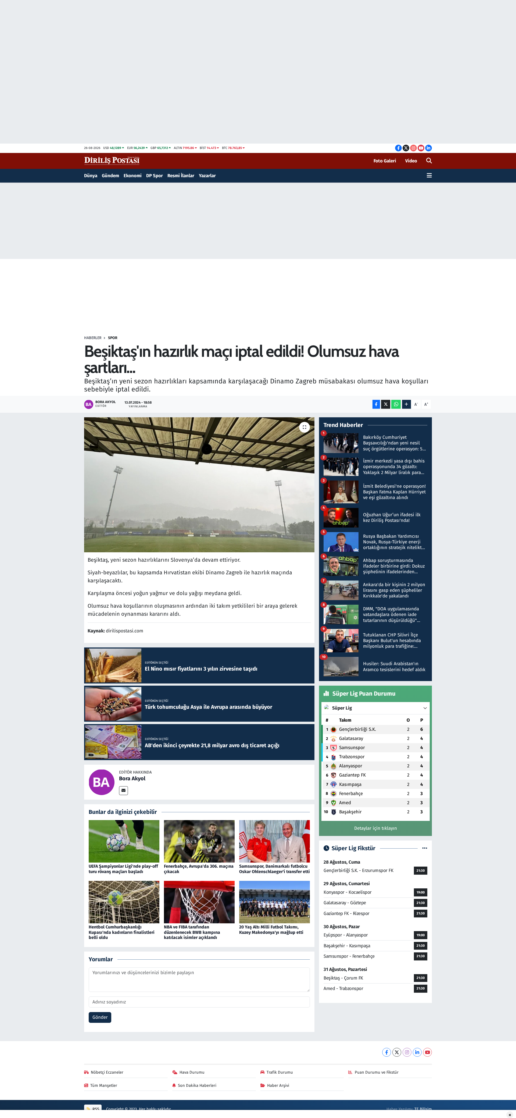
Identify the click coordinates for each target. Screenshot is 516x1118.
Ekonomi (133, 176)
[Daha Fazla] (406, 404)
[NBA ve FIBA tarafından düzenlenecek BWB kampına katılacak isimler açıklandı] (199, 902)
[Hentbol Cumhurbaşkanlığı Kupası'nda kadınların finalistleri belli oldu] (124, 902)
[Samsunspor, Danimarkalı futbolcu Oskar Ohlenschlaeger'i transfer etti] (274, 841)
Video (411, 161)
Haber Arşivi (278, 1085)
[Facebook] (386, 1052)
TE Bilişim (423, 1109)
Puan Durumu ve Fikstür (377, 1072)
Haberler (92, 338)
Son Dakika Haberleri (197, 1085)
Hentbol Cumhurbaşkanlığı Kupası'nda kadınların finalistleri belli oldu (122, 932)
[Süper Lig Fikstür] (424, 848)
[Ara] (429, 161)
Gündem (110, 176)
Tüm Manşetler (103, 1085)
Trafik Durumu (280, 1072)
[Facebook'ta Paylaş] (376, 404)
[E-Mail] (123, 790)
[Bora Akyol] (101, 782)
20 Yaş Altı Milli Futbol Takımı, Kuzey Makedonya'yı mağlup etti (271, 929)
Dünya (90, 176)
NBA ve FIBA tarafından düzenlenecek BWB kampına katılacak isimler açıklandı (192, 932)
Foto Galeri (385, 161)
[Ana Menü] (429, 175)
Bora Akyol (132, 778)
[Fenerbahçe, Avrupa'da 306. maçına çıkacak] (199, 841)
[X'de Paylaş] (385, 404)
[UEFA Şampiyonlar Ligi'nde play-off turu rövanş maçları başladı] (124, 841)
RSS (95, 1109)
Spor (112, 338)
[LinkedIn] (417, 1052)
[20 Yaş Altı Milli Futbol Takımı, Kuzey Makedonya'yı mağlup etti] (274, 902)
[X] (396, 1052)
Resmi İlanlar (180, 176)
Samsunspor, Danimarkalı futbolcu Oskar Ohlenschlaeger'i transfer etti (274, 869)
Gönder (100, 1017)
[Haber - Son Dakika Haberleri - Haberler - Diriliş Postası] (112, 161)
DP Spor (154, 176)
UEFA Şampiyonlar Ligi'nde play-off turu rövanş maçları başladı (123, 869)
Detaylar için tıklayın (375, 828)
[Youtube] (427, 1052)
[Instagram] (407, 1052)
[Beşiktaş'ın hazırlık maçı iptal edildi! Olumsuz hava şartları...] (199, 484)
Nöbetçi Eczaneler (107, 1072)
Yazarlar (207, 176)
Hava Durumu (192, 1072)
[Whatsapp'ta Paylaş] (396, 404)
